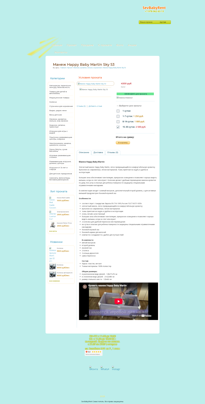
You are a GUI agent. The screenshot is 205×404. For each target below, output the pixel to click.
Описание (84, 152)
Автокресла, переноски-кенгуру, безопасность (60, 86)
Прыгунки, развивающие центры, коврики (60, 138)
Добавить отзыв (95, 106)
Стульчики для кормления (61, 106)
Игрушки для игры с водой (58, 132)
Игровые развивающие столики (60, 156)
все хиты (53, 231)
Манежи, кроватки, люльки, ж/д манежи (58, 120)
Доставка (98, 152)
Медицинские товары (59, 98)
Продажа (87, 45)
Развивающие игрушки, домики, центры (60, 162)
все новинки (54, 281)
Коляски (53, 102)
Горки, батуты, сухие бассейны (58, 150)
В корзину (123, 143)
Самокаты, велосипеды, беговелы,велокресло (59, 179)
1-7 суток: (133, 116)
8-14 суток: (134, 121)
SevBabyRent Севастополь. (92, 401)
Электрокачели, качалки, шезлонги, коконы (60, 144)
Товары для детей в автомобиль (58, 92)
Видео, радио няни (58, 110)
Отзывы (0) (81, 106)
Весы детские (55, 115)
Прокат (72, 45)
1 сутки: (127, 110)
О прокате (105, 45)
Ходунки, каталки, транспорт (57, 126)
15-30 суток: (134, 126)
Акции (132, 45)
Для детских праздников (60, 174)
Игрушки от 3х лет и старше (58, 168)
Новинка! (129, 98)
